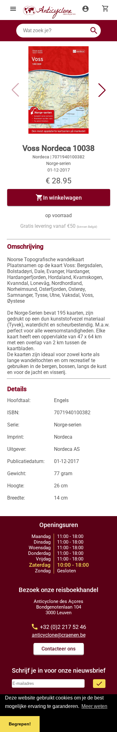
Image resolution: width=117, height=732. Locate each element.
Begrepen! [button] (20, 723)
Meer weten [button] (94, 706)
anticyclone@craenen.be (58, 635)
